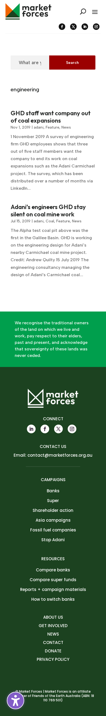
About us (53, 617)
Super (53, 500)
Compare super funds (53, 580)
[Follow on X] (73, 26)
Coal (50, 221)
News (66, 127)
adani (38, 127)
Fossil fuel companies (53, 530)
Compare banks (53, 570)
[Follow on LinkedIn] (85, 26)
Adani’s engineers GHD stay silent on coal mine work (48, 210)
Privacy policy (53, 659)
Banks (53, 491)
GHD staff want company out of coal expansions (51, 116)
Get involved (53, 625)
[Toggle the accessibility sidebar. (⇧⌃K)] (15, 700)
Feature (52, 127)
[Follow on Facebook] (62, 26)
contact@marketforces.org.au (59, 455)
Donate (53, 651)
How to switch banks (53, 599)
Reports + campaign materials (53, 589)
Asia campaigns (53, 520)
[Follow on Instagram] (96, 26)
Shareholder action (53, 510)
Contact (53, 642)
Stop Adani (53, 540)
